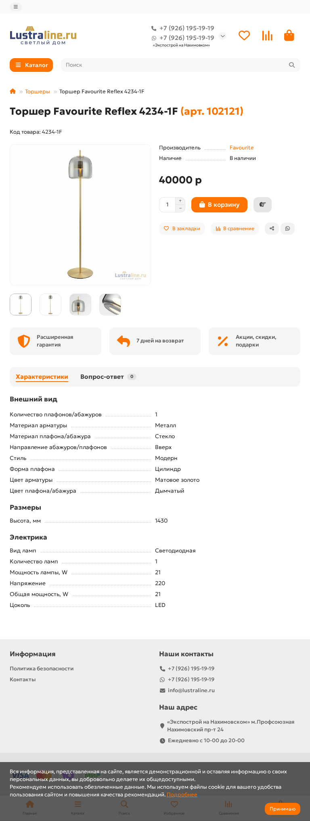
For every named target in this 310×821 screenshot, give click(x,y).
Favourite (242, 147)
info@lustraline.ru (191, 690)
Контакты (23, 679)
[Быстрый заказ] (262, 204)
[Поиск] (292, 65)
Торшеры (37, 91)
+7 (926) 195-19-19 (186, 28)
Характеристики (42, 376)
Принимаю (282, 809)
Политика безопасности (41, 668)
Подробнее (182, 794)
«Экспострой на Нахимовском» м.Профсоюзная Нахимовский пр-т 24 (231, 725)
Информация (33, 654)
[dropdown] (16, 6)
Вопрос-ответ (106, 376)
